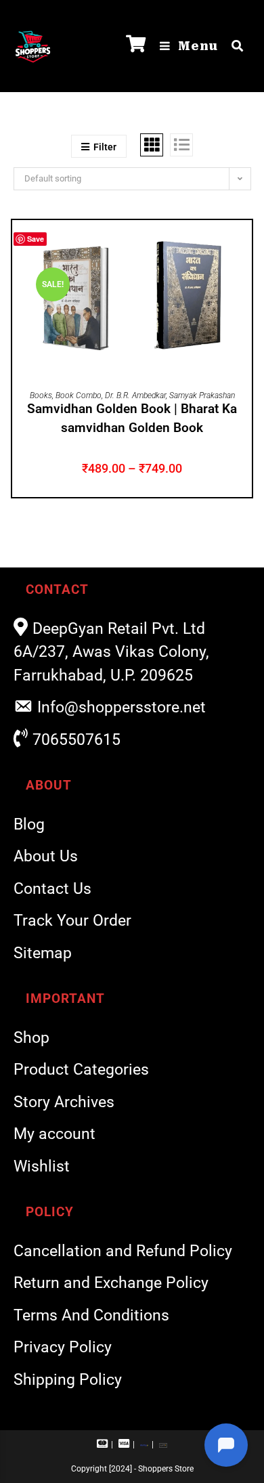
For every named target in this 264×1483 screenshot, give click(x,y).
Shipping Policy (68, 1380)
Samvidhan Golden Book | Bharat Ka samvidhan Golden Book (132, 418)
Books (41, 395)
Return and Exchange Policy (111, 1283)
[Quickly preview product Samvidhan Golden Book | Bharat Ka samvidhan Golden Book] (245, 243)
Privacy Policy (63, 1347)
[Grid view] (151, 144)
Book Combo (79, 395)
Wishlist (42, 1166)
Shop (31, 1038)
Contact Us (52, 889)
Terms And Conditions (91, 1315)
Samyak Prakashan (202, 395)
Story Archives (64, 1102)
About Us (46, 856)
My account (54, 1134)
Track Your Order (72, 920)
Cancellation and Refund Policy (123, 1251)
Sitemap (43, 953)
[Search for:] (232, 46)
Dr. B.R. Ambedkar (135, 395)
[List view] (181, 144)
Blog (29, 824)
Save (35, 239)
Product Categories (81, 1069)
